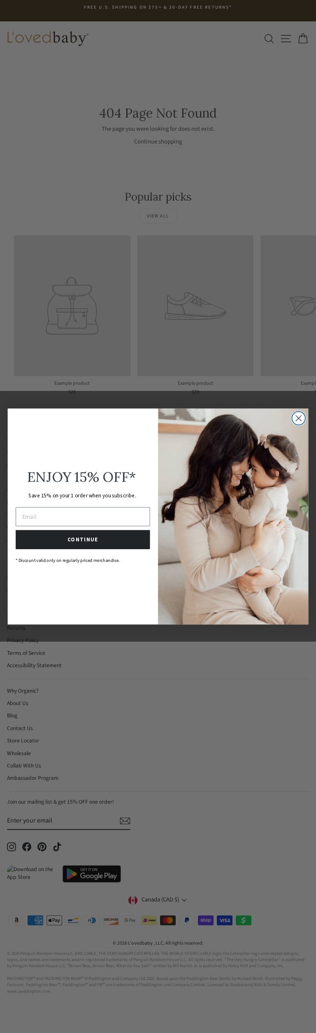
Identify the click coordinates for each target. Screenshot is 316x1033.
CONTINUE (82, 539)
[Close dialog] (298, 418)
